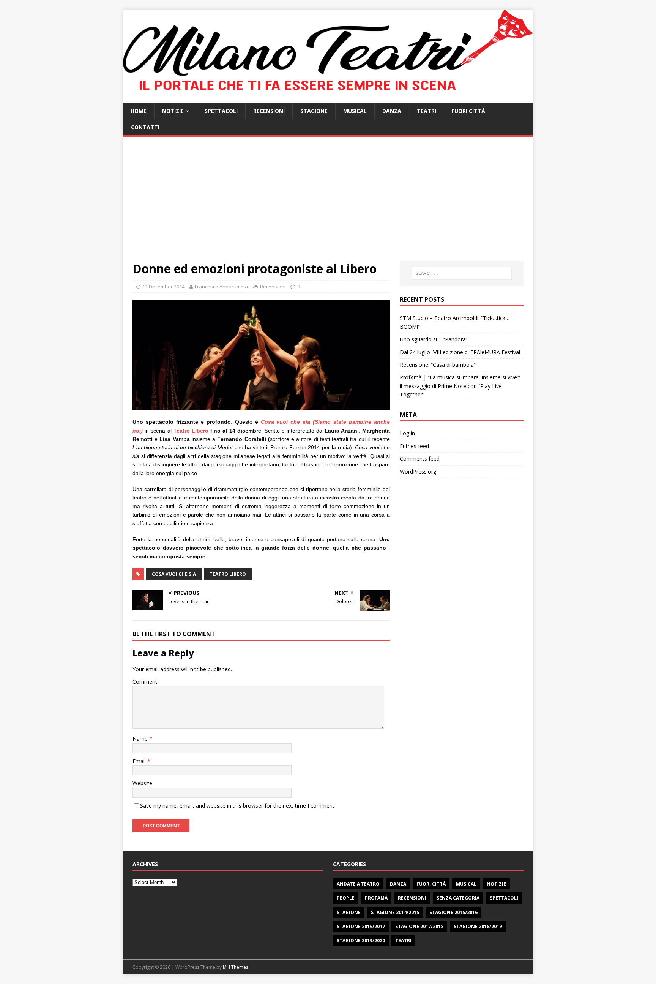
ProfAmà (376, 898)
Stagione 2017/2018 (419, 926)
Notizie (173, 110)
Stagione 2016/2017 (361, 926)
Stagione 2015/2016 (453, 912)
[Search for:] (461, 273)
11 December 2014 (163, 286)
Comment (144, 681)
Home (139, 110)
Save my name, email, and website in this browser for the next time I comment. (238, 805)
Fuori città (468, 110)
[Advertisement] (328, 204)
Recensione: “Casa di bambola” (438, 364)
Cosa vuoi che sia (174, 574)
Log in (407, 433)
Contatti (145, 127)
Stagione (314, 110)
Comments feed (420, 458)
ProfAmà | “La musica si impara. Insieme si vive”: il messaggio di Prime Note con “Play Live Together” (460, 386)
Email (139, 761)
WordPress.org (418, 471)
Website (142, 783)
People (346, 898)
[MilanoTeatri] (328, 98)
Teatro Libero (190, 431)
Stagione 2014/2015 (395, 912)
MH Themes (235, 967)
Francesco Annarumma (221, 286)
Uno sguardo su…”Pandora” (434, 339)
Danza (391, 110)
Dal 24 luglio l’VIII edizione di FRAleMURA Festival (460, 352)
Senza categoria (458, 898)
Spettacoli (221, 110)
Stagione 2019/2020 (361, 940)
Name (140, 738)
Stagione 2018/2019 (478, 926)
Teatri (426, 110)
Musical (355, 110)
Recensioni (269, 110)
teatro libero (228, 574)
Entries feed (414, 446)
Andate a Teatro (358, 884)
